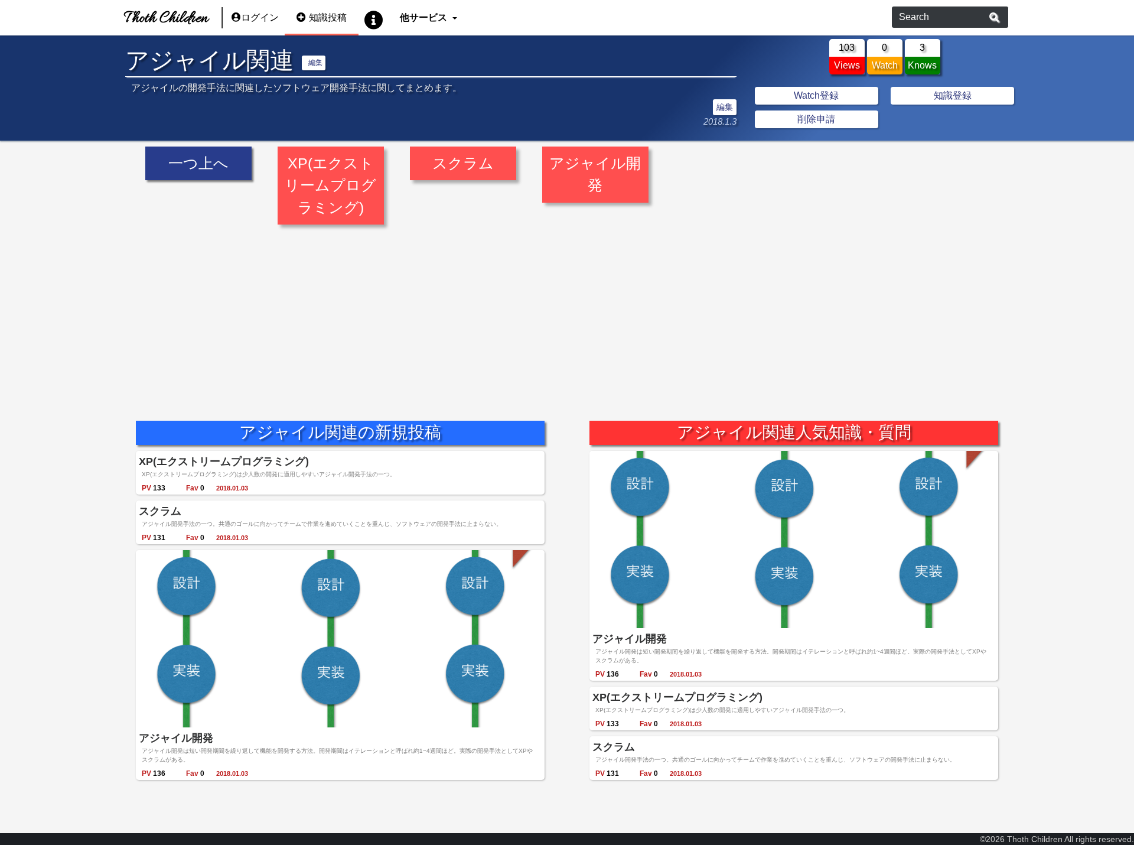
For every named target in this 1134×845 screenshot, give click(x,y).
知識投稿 (328, 17)
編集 (315, 62)
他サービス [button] (424, 17)
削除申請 (816, 119)
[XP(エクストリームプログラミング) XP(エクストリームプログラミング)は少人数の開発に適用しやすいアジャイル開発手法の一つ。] (332, 147)
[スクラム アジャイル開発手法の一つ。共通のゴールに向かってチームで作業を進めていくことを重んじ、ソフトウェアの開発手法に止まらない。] (464, 147)
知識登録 (953, 95)
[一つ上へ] (199, 147)
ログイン (260, 17)
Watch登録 (816, 95)
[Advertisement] (525, 313)
